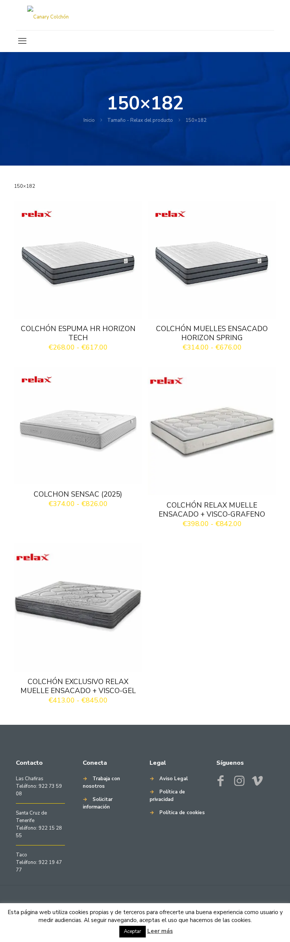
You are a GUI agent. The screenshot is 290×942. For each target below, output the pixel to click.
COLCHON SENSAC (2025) (78, 494)
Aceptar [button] (132, 931)
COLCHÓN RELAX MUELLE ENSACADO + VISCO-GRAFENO (212, 509)
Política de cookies (182, 812)
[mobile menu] (22, 41)
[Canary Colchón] (48, 15)
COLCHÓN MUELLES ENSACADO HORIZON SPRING (212, 333)
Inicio (89, 120)
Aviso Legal (173, 778)
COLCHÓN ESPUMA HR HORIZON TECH (78, 333)
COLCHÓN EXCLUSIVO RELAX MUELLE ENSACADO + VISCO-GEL (78, 686)
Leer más (160, 931)
